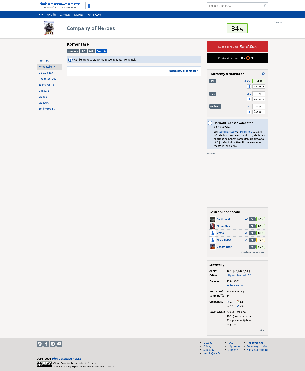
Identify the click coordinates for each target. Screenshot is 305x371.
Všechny (73, 51)
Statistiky (44, 102)
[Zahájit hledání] (265, 5)
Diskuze (78, 14)
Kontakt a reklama (257, 349)
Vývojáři (51, 14)
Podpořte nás (255, 342)
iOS (91, 51)
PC (83, 51)
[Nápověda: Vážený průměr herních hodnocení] (263, 74)
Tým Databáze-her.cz (66, 359)
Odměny (233, 349)
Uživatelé (65, 14)
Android (102, 51)
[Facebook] (46, 344)
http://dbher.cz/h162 (239, 275)
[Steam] (40, 344)
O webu (208, 342)
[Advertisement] (287, 76)
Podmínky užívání (257, 346)
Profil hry (44, 60)
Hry (41, 14)
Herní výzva (94, 14)
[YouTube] (59, 344)
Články (207, 346)
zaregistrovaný (228, 131)
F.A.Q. (231, 342)
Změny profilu (47, 108)
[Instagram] (53, 344)
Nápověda (234, 346)
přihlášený (245, 131)
